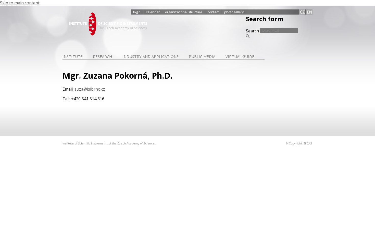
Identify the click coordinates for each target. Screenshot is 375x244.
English (309, 12)
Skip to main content (20, 3)
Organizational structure (183, 12)
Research (102, 56)
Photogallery (234, 12)
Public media (202, 56)
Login (137, 12)
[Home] (108, 34)
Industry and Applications (150, 56)
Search (253, 31)
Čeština (302, 12)
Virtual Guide (240, 56)
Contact (213, 12)
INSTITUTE (72, 56)
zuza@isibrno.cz (89, 89)
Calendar (153, 12)
